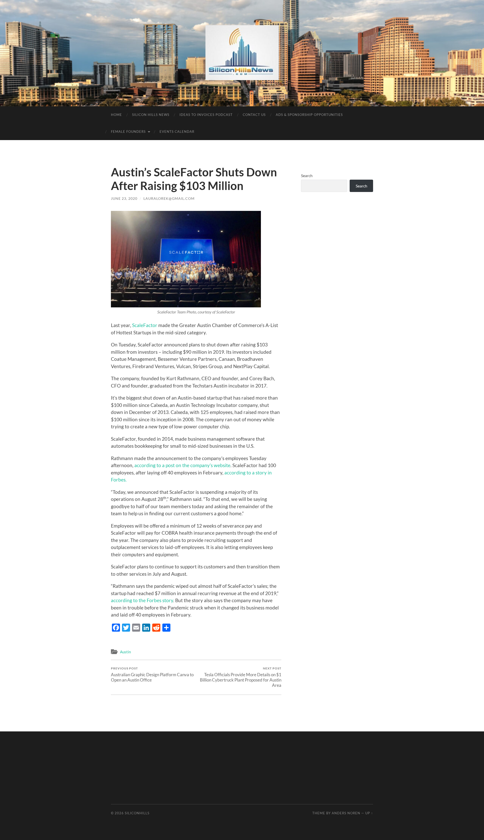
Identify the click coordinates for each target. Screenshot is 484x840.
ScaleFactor (145, 325)
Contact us (254, 115)
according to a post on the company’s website (182, 465)
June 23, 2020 (124, 198)
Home (116, 115)
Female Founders (128, 132)
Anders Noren (346, 813)
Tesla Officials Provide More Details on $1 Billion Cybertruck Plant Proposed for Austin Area (240, 677)
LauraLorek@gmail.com (169, 198)
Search (307, 175)
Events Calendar (177, 132)
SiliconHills (137, 813)
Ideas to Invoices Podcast (206, 115)
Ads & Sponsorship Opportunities (309, 115)
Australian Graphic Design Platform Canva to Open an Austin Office (152, 674)
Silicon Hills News (150, 115)
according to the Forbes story (142, 600)
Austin (125, 652)
